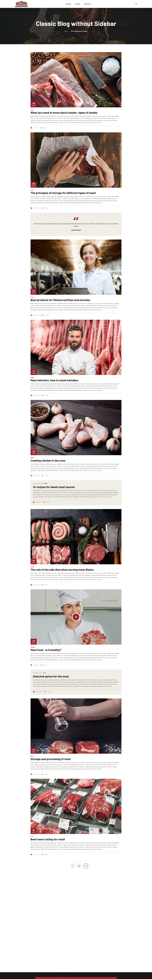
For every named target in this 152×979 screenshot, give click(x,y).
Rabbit (32, 377)
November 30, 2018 (38, 483)
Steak (32, 457)
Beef (32, 756)
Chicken (33, 647)
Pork (32, 110)
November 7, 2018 (37, 673)
